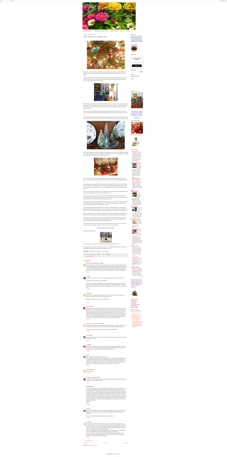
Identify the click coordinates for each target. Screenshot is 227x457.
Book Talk (122, 30)
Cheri (87, 408)
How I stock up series (136, 314)
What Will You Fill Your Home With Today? (136, 180)
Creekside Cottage (136, 218)
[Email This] (105, 254)
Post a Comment (88, 440)
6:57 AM (87, 350)
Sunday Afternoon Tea (87, 30)
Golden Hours (135, 257)
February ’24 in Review (136, 268)
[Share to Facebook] (108, 254)
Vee (87, 276)
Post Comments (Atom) (92, 445)
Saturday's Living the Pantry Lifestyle (101, 30)
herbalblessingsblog (136, 267)
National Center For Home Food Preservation (137, 316)
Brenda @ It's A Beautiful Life (135, 191)
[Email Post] (103, 254)
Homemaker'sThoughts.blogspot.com (93, 263)
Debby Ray (88, 306)
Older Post (126, 443)
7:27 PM (87, 302)
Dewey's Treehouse (136, 228)
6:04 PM (87, 289)
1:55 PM (87, 417)
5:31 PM (87, 404)
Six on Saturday (139, 193)
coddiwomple (134, 206)
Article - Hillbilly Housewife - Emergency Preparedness (137, 322)
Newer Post (86, 443)
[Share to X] (107, 254)
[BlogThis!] (106, 254)
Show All (141, 276)
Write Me (128, 30)
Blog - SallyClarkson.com (136, 178)
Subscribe (136, 65)
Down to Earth (135, 245)
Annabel (87, 422)
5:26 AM (87, 437)
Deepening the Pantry (114, 30)
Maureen (88, 335)
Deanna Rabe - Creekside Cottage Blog (94, 323)
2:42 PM (87, 373)
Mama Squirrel (89, 369)
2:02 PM (87, 365)
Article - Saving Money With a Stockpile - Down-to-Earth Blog (137, 325)
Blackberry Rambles (136, 162)
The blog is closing (135, 246)
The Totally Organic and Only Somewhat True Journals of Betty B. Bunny (137, 232)
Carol (87, 344)
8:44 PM (87, 331)
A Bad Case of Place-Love (137, 258)
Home (106, 443)
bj (86, 355)
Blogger (118, 454)
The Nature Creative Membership (139, 165)
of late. (138, 207)
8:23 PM (87, 319)
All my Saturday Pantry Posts (136, 312)
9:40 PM (87, 340)
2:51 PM (87, 382)
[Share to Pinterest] (109, 254)
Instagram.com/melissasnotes (92, 377)
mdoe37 (87, 293)
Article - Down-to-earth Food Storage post (136, 319)
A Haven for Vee (135, 151)
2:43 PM (87, 272)
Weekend (139, 219)
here (120, 244)
